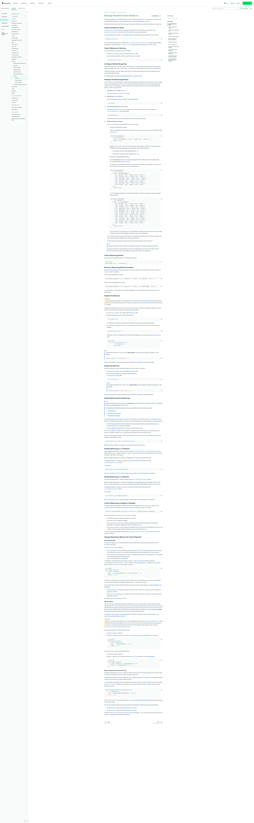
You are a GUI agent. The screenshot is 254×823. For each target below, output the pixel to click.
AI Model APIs (14, 98)
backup (126, 419)
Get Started (247, 3)
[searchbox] (225, 8)
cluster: (129, 50)
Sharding (119, 12)
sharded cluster (128, 35)
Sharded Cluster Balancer (110, 21)
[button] (226, 3)
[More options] (160, 16)
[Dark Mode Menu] (251, 8)
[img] (168, 18)
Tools (3, 29)
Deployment (4, 16)
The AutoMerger (18, 82)
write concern (142, 550)
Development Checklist (16, 57)
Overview (14, 18)
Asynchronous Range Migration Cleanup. (114, 616)
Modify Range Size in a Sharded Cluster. (132, 76)
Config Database (118, 96)
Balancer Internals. (145, 21)
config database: (150, 656)
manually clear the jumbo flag (140, 700)
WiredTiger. (125, 558)
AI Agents (14, 102)
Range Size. (158, 68)
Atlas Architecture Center (5, 33)
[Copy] (161, 39)
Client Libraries (5, 26)
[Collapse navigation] (28, 821)
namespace (144, 473)
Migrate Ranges (18, 80)
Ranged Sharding (16, 69)
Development (113, 12)
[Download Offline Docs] (25, 821)
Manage (16, 78)
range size (120, 674)
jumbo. (130, 679)
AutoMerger (139, 362)
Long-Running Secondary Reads (19, 84)
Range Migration (126, 614)
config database (141, 562)
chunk (117, 419)
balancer (106, 87)
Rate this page (170, 15)
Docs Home (106, 12)
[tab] (14, 8)
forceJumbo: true (129, 707)
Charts (13, 88)
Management (5, 23)
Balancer (125, 12)
